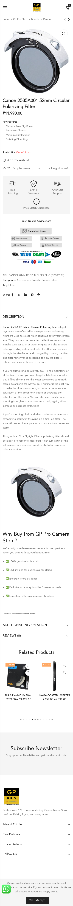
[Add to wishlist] (33, 666)
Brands (35, 19)
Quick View (33, 673)
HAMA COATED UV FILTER (23, 695)
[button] (20, 719)
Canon (47, 19)
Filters (54, 280)
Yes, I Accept (37, 900)
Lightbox (64, 33)
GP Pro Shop (20, 19)
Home (6, 19)
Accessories (23, 280)
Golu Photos (30, 614)
